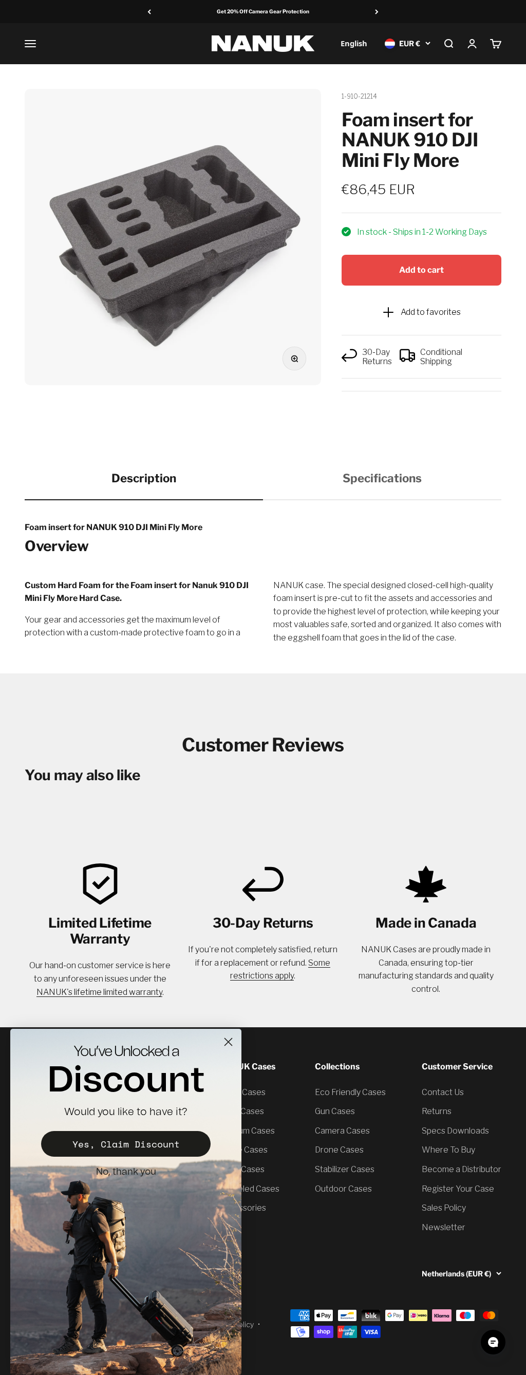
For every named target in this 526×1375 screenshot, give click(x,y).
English (354, 43)
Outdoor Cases (343, 1189)
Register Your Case (458, 1189)
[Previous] (149, 11)
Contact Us (443, 1092)
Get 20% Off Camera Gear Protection (263, 11)
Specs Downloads (455, 1131)
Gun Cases (335, 1111)
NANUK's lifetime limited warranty (99, 992)
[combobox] (353, 43)
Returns (437, 1111)
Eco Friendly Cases (350, 1092)
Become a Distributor (461, 1169)
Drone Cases (339, 1150)
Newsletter (443, 1227)
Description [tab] (143, 478)
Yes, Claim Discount (126, 1144)
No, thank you (126, 1172)
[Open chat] (493, 1342)
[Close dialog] (228, 1042)
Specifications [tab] (382, 478)
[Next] (377, 11)
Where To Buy (448, 1150)
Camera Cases (342, 1131)
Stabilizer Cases (344, 1169)
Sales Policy (444, 1208)
